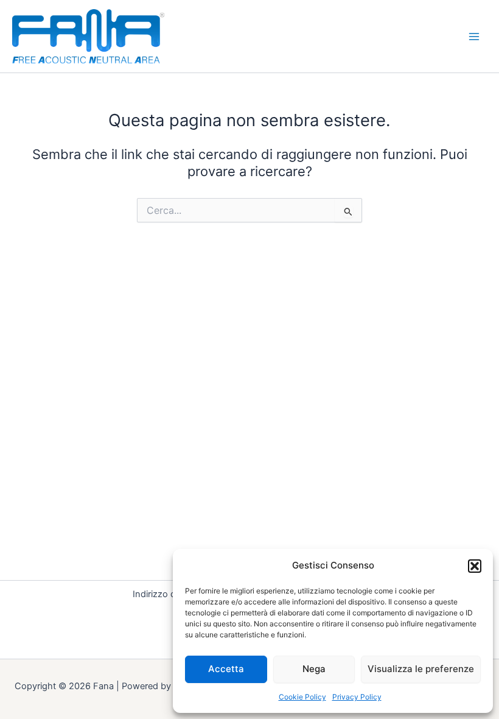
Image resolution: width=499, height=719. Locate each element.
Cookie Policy (302, 696)
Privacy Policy (357, 696)
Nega (314, 669)
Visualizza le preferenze (421, 669)
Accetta (226, 669)
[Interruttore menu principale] (474, 36)
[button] (475, 566)
